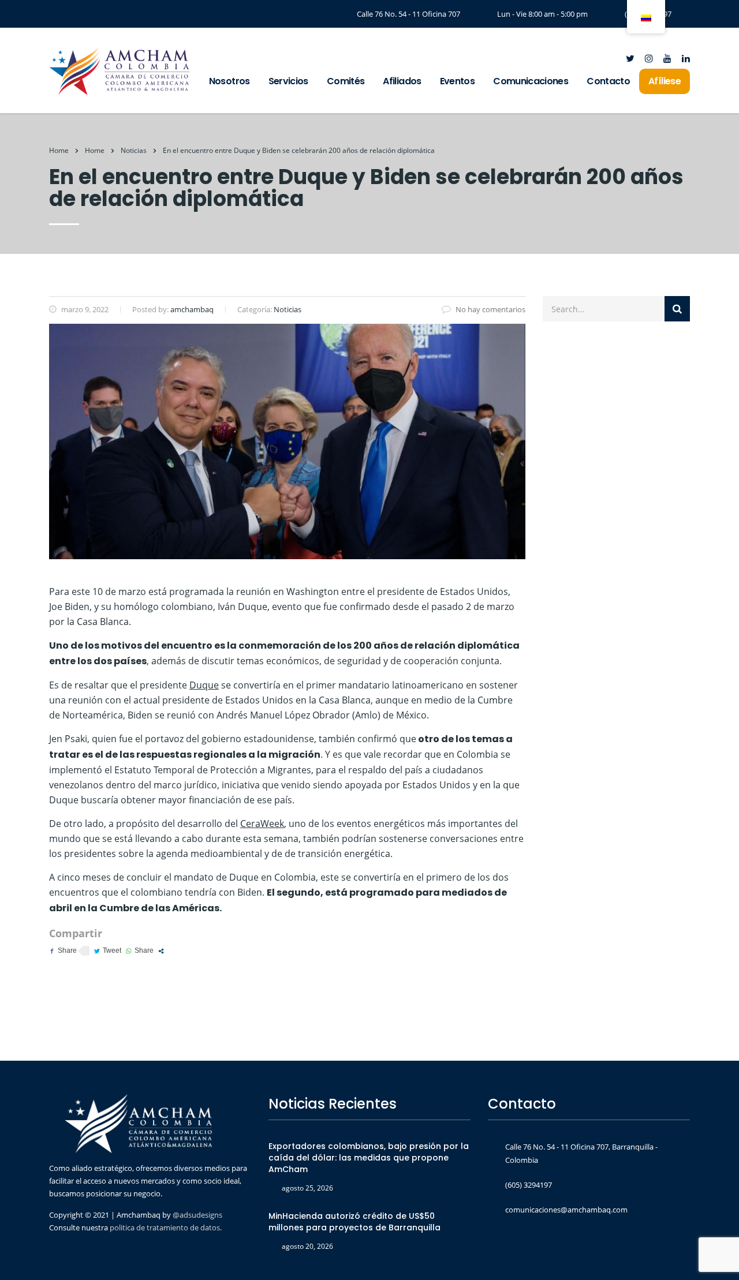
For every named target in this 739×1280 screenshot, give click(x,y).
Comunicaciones (530, 81)
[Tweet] (107, 951)
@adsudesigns (196, 1215)
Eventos (457, 81)
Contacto (608, 81)
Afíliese (664, 81)
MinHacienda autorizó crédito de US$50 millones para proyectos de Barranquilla (354, 1221)
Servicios (288, 81)
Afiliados (402, 81)
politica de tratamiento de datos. (166, 1227)
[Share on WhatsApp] (140, 951)
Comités (346, 81)
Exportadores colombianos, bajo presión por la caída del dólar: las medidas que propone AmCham (368, 1157)
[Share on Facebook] (63, 951)
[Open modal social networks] (161, 951)
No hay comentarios (490, 309)
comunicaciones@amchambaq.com (566, 1209)
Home (59, 150)
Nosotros (229, 81)
